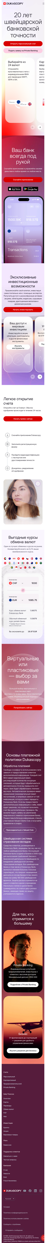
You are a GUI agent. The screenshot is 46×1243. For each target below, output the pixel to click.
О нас (5, 1170)
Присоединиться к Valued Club (19, 830)
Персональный (9, 1077)
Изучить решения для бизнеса (23, 1051)
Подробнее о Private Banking (23, 984)
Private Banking (9, 1087)
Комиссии (7, 1145)
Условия (6, 1207)
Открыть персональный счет (23, 44)
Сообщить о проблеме (12, 1224)
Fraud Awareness (10, 1181)
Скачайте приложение (23, 180)
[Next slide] (40, 127)
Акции (5, 1131)
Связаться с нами (10, 1156)
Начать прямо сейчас (23, 419)
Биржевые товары (10, 1135)
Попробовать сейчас (23, 708)
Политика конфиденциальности (15, 1213)
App (5, 1116)
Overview (7, 1098)
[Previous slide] (32, 127)
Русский (8, 1199)
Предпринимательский (12, 1084)
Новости (6, 1173)
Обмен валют (8, 1109)
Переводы (7, 1106)
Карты (5, 1102)
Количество (13, 580)
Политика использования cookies (16, 1218)
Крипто (6, 1127)
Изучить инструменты (18, 347)
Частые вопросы (9, 1160)
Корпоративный (9, 1080)
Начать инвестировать (23, 309)
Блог (5, 1177)
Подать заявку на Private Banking (23, 50)
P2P (4, 1113)
